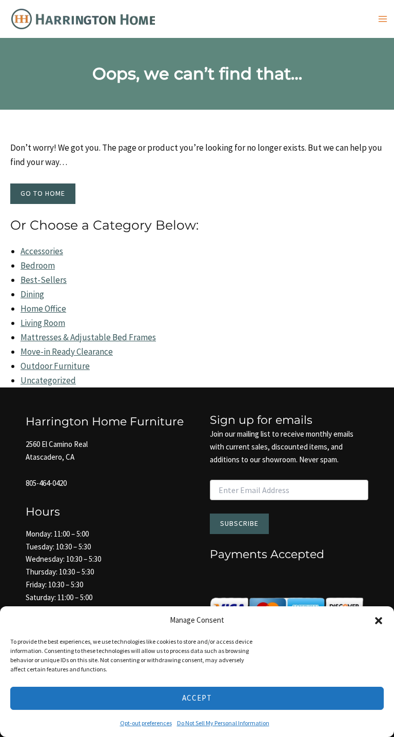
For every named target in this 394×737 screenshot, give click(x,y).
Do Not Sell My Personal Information (223, 723)
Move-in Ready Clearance (67, 351)
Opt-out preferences (146, 723)
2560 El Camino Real (57, 444)
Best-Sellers (44, 279)
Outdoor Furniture (55, 366)
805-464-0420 (46, 483)
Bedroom (38, 265)
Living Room (43, 323)
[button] (378, 621)
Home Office (43, 308)
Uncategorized (48, 380)
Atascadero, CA (50, 457)
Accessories (42, 251)
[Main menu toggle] (382, 19)
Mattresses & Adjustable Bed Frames (88, 337)
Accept (197, 698)
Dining (32, 294)
